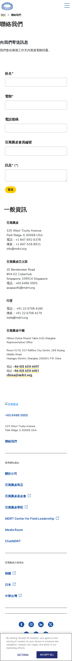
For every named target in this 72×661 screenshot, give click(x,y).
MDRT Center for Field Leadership (29, 518)
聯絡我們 (11, 441)
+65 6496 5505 (16, 415)
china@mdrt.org (19, 375)
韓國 (8, 573)
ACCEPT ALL (47, 654)
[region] (36, 647)
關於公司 (11, 473)
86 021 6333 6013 (27, 371)
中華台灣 (11, 596)
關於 (3, 15)
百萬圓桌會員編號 (18, 142)
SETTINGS (22, 654)
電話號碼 (11, 119)
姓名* (9, 73)
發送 (10, 189)
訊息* (9, 165)
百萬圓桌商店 (14, 485)
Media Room (14, 530)
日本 (8, 584)
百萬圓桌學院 (14, 507)
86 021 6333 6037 (27, 366)
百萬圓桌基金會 (15, 496)
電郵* (9, 96)
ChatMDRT (13, 541)
